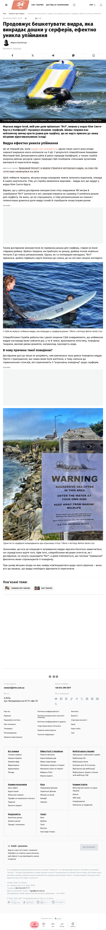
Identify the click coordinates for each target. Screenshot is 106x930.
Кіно (42, 784)
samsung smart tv (58, 902)
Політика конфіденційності (48, 711)
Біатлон (43, 828)
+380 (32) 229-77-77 (22, 888)
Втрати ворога (46, 776)
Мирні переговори (48, 762)
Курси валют (13, 791)
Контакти (74, 711)
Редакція (7, 716)
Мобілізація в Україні (83, 751)
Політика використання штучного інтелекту (50, 716)
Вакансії (74, 716)
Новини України (15, 758)
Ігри (72, 733)
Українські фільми (48, 791)
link (56, 698)
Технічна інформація (45, 734)
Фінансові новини (16, 795)
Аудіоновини (13, 769)
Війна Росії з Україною (51, 751)
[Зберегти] (93, 55)
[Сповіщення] (101, 5)
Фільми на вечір (47, 795)
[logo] (20, 4)
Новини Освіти (80, 784)
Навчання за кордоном (82, 805)
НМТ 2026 (77, 798)
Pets (5, 14)
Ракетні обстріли (47, 755)
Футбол (43, 821)
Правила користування (13, 737)
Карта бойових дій (48, 758)
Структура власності (79, 720)
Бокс (42, 817)
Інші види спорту (47, 832)
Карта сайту (75, 729)
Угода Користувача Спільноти (49, 726)
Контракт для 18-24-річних (84, 765)
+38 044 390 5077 (63, 688)
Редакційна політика (12, 720)
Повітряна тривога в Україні (52, 765)
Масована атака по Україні (51, 769)
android (14, 902)
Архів (73, 724)
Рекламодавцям (10, 733)
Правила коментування (46, 730)
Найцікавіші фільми (48, 788)
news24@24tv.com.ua (14, 688)
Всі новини (13, 751)
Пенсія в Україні (15, 805)
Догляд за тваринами (57, 5)
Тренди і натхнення (16, 824)
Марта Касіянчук (19, 43)
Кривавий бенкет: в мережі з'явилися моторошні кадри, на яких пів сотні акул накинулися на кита (50, 170)
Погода (11, 772)
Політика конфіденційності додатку (51, 722)
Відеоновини (13, 765)
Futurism (17, 48)
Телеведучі (8, 729)
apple (28, 902)
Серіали (43, 802)
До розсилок (89, 847)
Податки (11, 802)
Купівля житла (14, 821)
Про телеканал (10, 724)
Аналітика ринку (15, 817)
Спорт (43, 814)
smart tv (43, 902)
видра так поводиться (44, 148)
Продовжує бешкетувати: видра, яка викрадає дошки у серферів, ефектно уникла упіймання (64, 14)
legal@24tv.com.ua (37, 891)
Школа (75, 794)
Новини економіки (17, 784)
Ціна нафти (13, 788)
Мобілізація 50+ (79, 758)
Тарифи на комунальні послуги (21, 798)
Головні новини (15, 755)
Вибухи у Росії (46, 772)
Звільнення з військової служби (86, 755)
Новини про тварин (17, 14)
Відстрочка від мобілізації (84, 769)
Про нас (7, 711)
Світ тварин (37, 5)
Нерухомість (14, 814)
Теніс (42, 824)
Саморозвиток (79, 801)
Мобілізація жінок (80, 762)
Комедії (43, 798)
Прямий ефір (13, 762)
